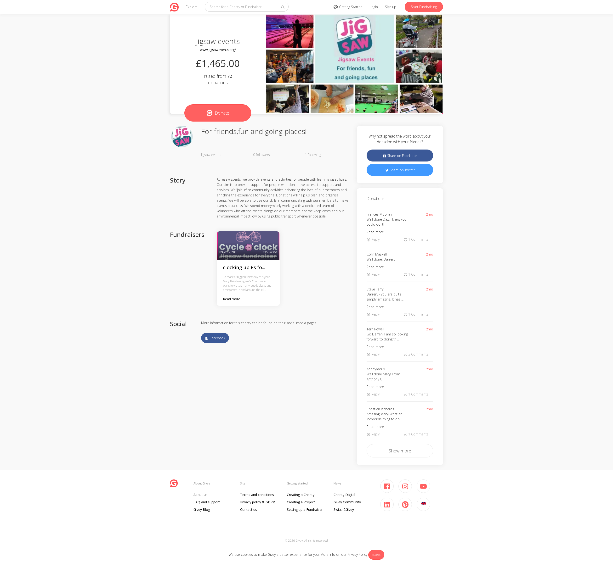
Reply (375, 239)
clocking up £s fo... (244, 267)
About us (200, 494)
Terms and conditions (257, 494)
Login (374, 7)
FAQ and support (206, 502)
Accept (376, 555)
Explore (192, 7)
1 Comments (417, 239)
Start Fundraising (424, 7)
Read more (231, 299)
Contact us (248, 509)
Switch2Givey (344, 509)
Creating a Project (301, 502)
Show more (400, 451)
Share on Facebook (401, 155)
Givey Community (347, 502)
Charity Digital (344, 494)
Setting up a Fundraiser (305, 509)
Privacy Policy (357, 554)
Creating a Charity (300, 494)
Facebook (217, 338)
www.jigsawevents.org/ (218, 49)
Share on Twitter (402, 170)
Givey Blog (201, 509)
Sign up (390, 7)
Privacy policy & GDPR (257, 502)
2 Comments (417, 354)
